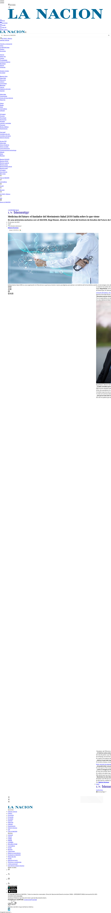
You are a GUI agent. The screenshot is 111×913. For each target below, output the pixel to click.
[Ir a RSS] (9, 884)
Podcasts (2, 125)
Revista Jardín (4, 168)
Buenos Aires (3, 76)
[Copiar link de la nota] (9, 291)
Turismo (2, 116)
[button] (55, 117)
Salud (17, 210)
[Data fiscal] (9, 910)
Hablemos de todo (5, 89)
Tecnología (3, 118)
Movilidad (3, 64)
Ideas (1, 154)
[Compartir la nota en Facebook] (9, 294)
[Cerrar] (26, 32)
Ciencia (2, 87)
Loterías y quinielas (5, 123)
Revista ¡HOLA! (4, 161)
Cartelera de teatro (5, 136)
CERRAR (2, 1)
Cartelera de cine (5, 134)
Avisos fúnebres (4, 145)
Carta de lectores (5, 148)
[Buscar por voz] (108, 35)
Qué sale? (3, 132)
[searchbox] (55, 35)
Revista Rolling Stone (6, 166)
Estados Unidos (4, 71)
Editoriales (3, 94)
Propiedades (3, 60)
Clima (1, 46)
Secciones (4, 23)
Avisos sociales (4, 147)
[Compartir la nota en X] (11, 294)
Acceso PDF (3, 141)
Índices (2, 65)
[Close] (9, 797)
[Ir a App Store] (12, 892)
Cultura (2, 82)
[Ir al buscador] (9, 7)
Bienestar (2, 85)
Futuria (2, 55)
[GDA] (12, 905)
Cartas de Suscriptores (6, 98)
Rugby (2, 105)
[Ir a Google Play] (12, 889)
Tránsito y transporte (6, 44)
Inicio (3, 20)
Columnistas (3, 96)
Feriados (2, 121)
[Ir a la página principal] (55, 18)
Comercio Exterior (5, 62)
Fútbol (2, 103)
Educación (3, 80)
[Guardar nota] (9, 287)
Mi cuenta (4, 30)
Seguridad (3, 78)
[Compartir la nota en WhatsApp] (11, 289)
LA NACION (11, 210)
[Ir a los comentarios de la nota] (11, 287)
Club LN (4, 27)
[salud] (18, 214)
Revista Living (4, 165)
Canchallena (3, 109)
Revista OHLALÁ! (4, 159)
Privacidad (34, 900)
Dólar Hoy (3, 56)
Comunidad (3, 83)
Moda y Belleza (4, 127)
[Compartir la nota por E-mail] (12, 294)
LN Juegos (3, 114)
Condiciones (27, 900)
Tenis (1, 107)
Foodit (3, 25)
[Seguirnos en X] (9, 874)
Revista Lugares (4, 163)
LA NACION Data (4, 47)
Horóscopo (3, 119)
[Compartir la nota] (9, 289)
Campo (2, 58)
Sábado (2, 152)
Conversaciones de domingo (8, 150)
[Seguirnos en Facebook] (9, 870)
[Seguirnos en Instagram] (9, 879)
